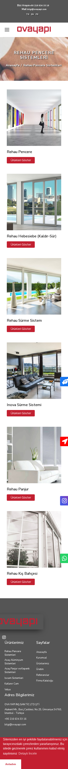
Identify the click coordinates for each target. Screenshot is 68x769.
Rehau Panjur (18, 489)
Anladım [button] (10, 764)
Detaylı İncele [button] (28, 753)
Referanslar (42, 675)
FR (37, 14)
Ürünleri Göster (21, 160)
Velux (8, 689)
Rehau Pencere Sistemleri (13, 653)
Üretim (40, 669)
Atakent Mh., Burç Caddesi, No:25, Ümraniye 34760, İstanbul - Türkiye (33, 711)
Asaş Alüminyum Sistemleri (14, 661)
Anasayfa (12, 65)
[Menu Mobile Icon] (7, 29)
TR (27, 14)
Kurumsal (41, 657)
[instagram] (4, 638)
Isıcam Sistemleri (14, 678)
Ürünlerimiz (42, 663)
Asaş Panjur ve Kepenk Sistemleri (17, 670)
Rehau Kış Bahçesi (22, 573)
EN (32, 14)
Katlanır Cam (12, 683)
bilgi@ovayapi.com (36, 9)
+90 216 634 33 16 (39, 5)
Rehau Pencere (19, 151)
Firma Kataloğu (44, 680)
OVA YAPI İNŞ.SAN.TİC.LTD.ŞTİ (22, 704)
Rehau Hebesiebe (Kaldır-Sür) (31, 236)
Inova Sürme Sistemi (24, 404)
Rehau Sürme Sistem (24, 320)
